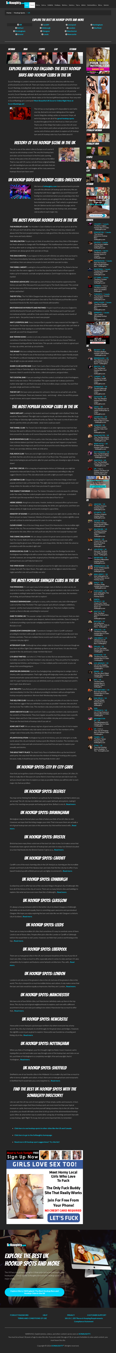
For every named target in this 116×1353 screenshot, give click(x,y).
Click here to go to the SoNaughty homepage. (33, 1135)
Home (8, 13)
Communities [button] (91, 5)
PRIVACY (71, 1315)
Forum (32, 5)
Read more (70, 804)
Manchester (71, 31)
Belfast (20, 28)
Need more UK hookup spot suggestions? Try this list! (37, 1142)
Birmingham (20, 31)
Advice (83, 5)
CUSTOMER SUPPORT (96, 1315)
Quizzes (106, 5)
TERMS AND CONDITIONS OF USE (32, 1318)
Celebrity (50, 5)
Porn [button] (37, 5)
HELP (45, 1315)
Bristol (20, 34)
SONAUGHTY (84, 1334)
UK (29, 13)
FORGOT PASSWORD (19, 1315)
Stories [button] (64, 5)
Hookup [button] (57, 5)
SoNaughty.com (50, 186)
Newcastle (71, 34)
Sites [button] (99, 5)
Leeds (46, 34)
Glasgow (46, 31)
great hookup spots (65, 118)
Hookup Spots (19, 13)
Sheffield (97, 28)
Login (26, 5)
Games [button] (71, 5)
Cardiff (46, 25)
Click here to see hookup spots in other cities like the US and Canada (42, 1128)
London (71, 28)
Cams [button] (43, 5)
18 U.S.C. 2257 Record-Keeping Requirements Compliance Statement (84, 1319)
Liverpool (71, 25)
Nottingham (97, 25)
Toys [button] (77, 5)
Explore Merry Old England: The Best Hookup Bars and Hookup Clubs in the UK (35, 1292)
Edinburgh (45, 28)
